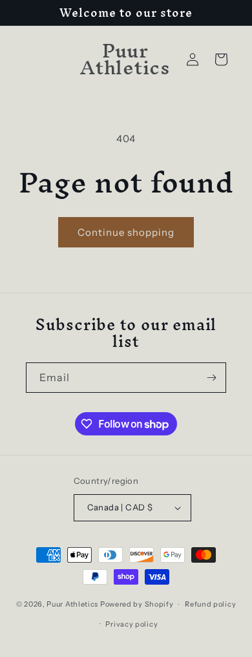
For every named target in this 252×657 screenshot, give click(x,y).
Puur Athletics (72, 604)
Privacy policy (131, 624)
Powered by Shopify (137, 604)
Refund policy (210, 604)
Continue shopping (126, 232)
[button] (221, 59)
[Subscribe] (211, 377)
